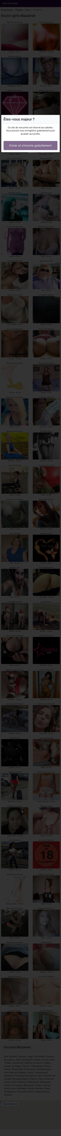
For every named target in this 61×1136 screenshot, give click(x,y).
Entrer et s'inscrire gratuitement (30, 145)
